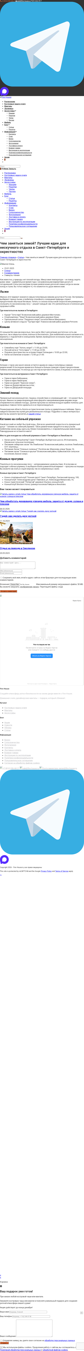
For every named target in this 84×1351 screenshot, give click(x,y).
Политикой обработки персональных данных (20, 1350)
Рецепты (13, 201)
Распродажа (10, 173)
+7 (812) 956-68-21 (11, 768)
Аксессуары (10, 182)
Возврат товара (16, 219)
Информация (10, 203)
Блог (6, 196)
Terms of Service (61, 871)
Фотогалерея (15, 214)
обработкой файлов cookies (55, 1350)
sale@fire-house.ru (31, 768)
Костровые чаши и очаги (15, 175)
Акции (7, 228)
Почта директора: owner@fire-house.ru (59, 768)
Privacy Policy (46, 871)
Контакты (13, 205)
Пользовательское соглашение (23, 226)
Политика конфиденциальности (23, 224)
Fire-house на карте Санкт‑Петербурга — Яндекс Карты (42, 683)
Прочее (12, 191)
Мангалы (8, 177)
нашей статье (35, 414)
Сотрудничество (16, 212)
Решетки (13, 187)
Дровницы (9, 180)
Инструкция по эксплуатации (22, 221)
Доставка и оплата (17, 217)
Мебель (7, 194)
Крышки (12, 184)
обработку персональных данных (60, 1340)
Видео (12, 210)
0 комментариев (11, 273)
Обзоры (7, 727)
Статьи (12, 198)
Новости (8, 725)
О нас (11, 208)
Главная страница (8, 257)
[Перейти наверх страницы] (1, 875)
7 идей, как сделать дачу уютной (18, 516)
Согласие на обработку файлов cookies (22, 763)
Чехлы (12, 189)
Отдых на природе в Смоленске (17, 548)
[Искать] (21, 238)
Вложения (5, 584)
